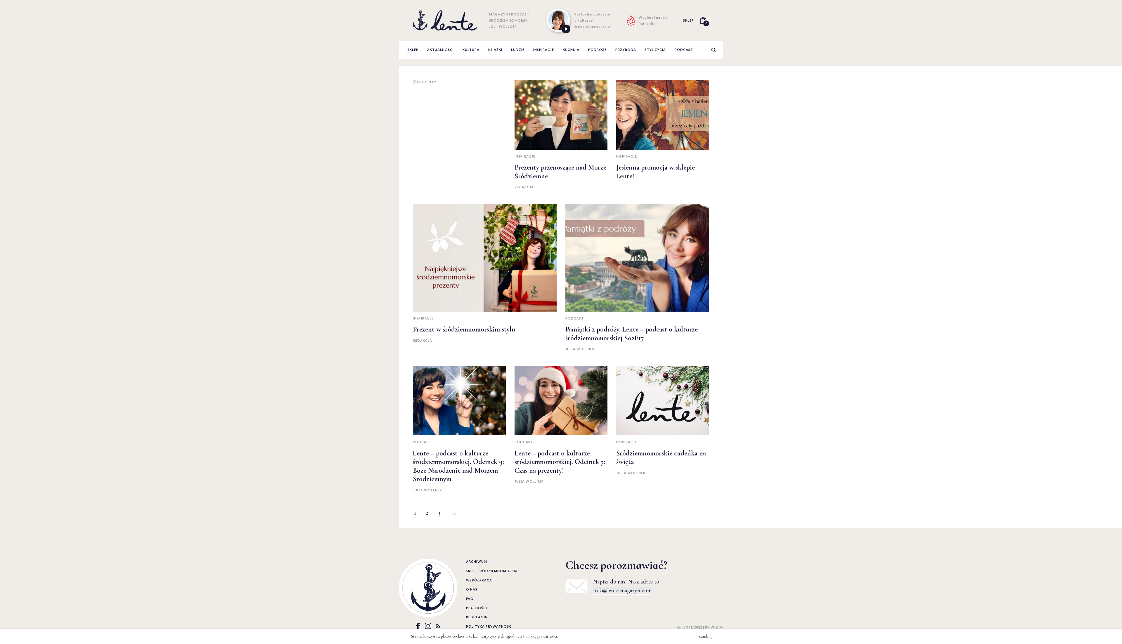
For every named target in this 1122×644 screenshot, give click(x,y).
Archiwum (476, 561)
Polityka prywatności (489, 626)
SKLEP (688, 20)
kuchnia (571, 49)
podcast (684, 49)
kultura (471, 49)
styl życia (655, 49)
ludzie (517, 49)
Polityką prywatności (540, 636)
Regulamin (477, 617)
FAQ (470, 598)
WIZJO (717, 627)
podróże (597, 49)
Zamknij (705, 636)
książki (495, 49)
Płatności (476, 608)
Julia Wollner (580, 349)
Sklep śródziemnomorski (491, 571)
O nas (471, 589)
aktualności (440, 49)
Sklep (413, 49)
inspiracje (543, 49)
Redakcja (524, 187)
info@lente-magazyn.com (622, 590)
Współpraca (479, 580)
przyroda (625, 49)
